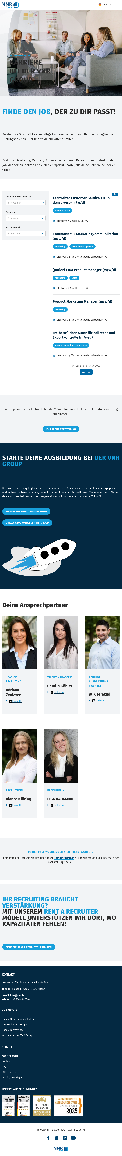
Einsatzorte (12, 212)
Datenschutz (58, 1129)
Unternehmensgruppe (14, 1024)
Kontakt (6, 1061)
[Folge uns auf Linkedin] (65, 1138)
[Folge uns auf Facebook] (48, 1138)
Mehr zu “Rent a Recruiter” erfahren (29, 946)
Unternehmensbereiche (18, 196)
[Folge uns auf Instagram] (56, 1138)
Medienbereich (10, 1055)
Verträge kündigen (12, 1077)
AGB (70, 1129)
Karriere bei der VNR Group (17, 1035)
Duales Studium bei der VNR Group (27, 522)
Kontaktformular (64, 858)
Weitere (86, 372)
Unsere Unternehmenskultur (18, 1018)
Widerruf (80, 1129)
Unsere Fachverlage (13, 1029)
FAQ (4, 1066)
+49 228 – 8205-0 (20, 999)
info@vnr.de (17, 995)
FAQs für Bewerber (12, 1072)
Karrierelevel (13, 227)
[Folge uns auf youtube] (73, 1138)
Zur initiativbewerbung (61, 429)
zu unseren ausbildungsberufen (26, 511)
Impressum (43, 1129)
